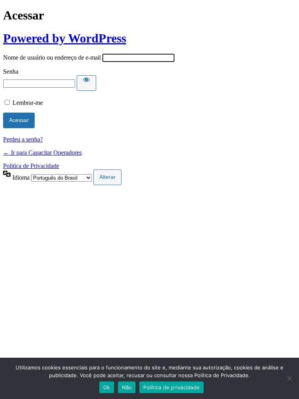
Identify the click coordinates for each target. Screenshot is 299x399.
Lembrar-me (27, 102)
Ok (106, 387)
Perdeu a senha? (23, 139)
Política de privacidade (171, 387)
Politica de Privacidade (31, 165)
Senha (10, 71)
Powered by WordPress (64, 38)
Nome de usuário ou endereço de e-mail (52, 57)
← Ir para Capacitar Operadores (42, 152)
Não (127, 387)
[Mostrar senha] (86, 83)
